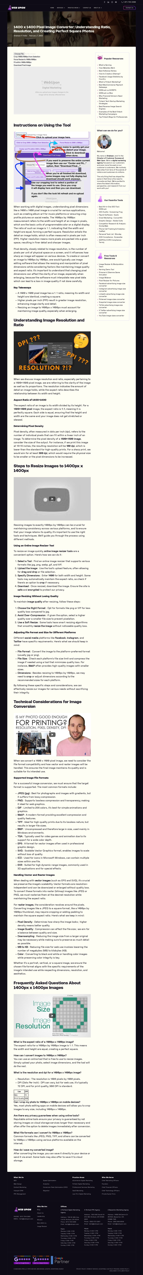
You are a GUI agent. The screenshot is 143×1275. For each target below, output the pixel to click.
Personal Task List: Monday (110, 234)
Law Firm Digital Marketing (81, 1194)
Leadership (41, 1216)
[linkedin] (108, 2)
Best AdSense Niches (107, 71)
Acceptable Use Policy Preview (109, 1269)
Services (60, 7)
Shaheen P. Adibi (20, 36)
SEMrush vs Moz (106, 93)
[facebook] (104, 2)
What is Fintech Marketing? (110, 82)
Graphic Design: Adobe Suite (111, 221)
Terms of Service (92, 1269)
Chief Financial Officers (110, 1187)
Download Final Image (22, 65)
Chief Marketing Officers (110, 1180)
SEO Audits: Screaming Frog (110, 212)
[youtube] (115, 2)
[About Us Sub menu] (101, 7)
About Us (97, 7)
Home (52, 7)
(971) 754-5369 (25, 1216)
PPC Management (20, 1194)
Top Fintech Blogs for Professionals (113, 117)
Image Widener (105, 278)
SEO (15, 1180)
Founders (105, 1184)
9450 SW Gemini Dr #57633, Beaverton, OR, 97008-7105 (118, 1217)
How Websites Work (107, 68)
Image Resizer (42, 1226)
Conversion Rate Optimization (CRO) (55, 1187)
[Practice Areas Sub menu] (79, 7)
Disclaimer (113, 1270)
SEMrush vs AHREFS (107, 90)
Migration (46, 1190)
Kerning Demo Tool (106, 269)
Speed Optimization (49, 1180)
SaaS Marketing (77, 1190)
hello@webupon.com (26, 1219)
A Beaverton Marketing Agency (118, 1210)
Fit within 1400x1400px (22, 62)
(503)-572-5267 (95, 1221)
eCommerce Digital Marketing (82, 1180)
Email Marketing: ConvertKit (110, 218)
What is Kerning (105, 65)
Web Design (18, 1184)
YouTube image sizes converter (111, 316)
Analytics (46, 1184)
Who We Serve (108, 1177)
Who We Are (42, 1206)
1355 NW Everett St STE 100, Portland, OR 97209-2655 (94, 1217)
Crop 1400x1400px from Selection (27, 57)
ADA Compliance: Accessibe (110, 237)
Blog (38, 1209)
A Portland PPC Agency (92, 1210)
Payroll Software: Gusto (109, 215)
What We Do (19, 1177)
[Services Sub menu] (64, 7)
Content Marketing (20, 1187)
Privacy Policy (81, 1269)
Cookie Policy (124, 1269)
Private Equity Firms (108, 1194)
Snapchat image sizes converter (112, 302)
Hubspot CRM (18, 1190)
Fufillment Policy (123, 1270)
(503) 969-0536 (118, 1221)
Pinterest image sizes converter (112, 299)
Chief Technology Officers (111, 1190)
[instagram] (112, 2)
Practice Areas (73, 7)
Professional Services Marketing (83, 1187)
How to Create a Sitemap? (109, 74)
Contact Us (87, 7)
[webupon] (16, 7)
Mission (39, 1219)
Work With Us (41, 1223)
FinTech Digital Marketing (81, 1184)
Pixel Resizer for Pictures (109, 280)
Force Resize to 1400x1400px (25, 59)
